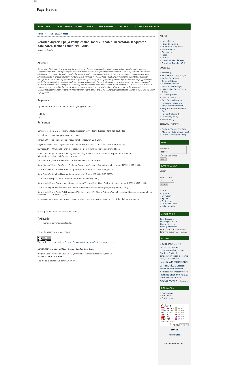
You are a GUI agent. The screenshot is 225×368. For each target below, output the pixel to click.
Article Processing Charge (174, 75)
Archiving (166, 72)
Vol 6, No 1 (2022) (52, 34)
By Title (165, 198)
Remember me (170, 155)
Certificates (125, 26)
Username (164, 148)
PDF (39, 118)
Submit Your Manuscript (148, 26)
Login (59, 26)
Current (79, 26)
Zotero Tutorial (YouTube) (174, 134)
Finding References (168, 226)
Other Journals (168, 206)
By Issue (165, 193)
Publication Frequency (172, 46)
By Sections (167, 201)
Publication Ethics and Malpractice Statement (172, 104)
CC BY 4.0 (68, 260)
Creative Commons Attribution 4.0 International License (90, 242)
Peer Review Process (172, 100)
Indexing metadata (168, 221)
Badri (65, 34)
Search (68, 26)
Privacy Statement (170, 113)
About (49, 26)
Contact (165, 57)
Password (164, 151)
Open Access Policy (171, 97)
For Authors (167, 295)
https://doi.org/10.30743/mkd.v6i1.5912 (59, 211)
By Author (166, 196)
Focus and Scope (170, 43)
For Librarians (168, 298)
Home (40, 26)
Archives (91, 26)
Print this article (167, 219)
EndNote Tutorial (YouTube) (174, 129)
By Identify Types (169, 203)
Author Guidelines (170, 78)
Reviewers (167, 52)
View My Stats (174, 335)
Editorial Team (168, 49)
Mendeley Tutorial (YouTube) (175, 132)
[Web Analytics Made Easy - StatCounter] (174, 330)
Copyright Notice (169, 81)
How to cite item (167, 224)
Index (164, 54)
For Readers (167, 293)
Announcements (107, 26)
